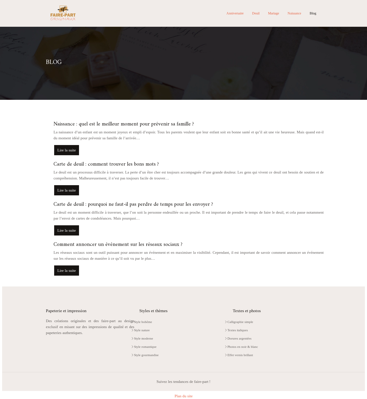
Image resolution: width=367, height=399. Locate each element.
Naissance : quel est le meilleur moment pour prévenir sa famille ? (124, 124)
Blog (313, 13)
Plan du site (184, 396)
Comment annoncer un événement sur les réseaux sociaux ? (118, 244)
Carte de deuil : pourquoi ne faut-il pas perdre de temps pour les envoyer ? (133, 204)
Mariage (273, 13)
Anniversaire (235, 13)
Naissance (294, 13)
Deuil (256, 13)
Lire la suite (66, 150)
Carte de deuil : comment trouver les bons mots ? (106, 164)
